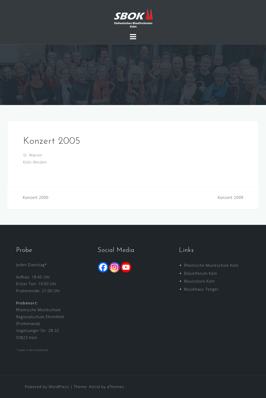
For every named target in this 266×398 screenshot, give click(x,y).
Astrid (94, 386)
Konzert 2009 (230, 197)
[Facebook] (103, 267)
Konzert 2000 (35, 197)
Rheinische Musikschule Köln (211, 265)
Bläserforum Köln (200, 273)
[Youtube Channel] (126, 267)
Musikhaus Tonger (201, 289)
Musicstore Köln (199, 281)
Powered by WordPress (47, 386)
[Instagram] (114, 267)
